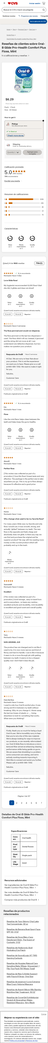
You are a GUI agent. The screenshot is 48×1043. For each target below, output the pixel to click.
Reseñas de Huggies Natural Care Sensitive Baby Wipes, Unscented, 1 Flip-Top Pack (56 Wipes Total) (23, 966)
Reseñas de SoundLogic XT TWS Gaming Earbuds (22, 956)
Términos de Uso (32, 1041)
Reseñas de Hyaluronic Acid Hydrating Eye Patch (19, 949)
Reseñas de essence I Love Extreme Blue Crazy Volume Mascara (23, 983)
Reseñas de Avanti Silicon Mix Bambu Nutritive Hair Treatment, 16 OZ (24, 990)
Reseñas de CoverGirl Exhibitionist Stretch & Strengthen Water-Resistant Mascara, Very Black (23, 1000)
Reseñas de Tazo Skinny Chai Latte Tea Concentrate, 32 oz (23, 922)
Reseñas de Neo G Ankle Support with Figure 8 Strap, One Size (22, 975)
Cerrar (43, 1014)
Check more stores (15, 135)
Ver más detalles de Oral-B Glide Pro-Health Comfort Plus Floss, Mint (21, 893)
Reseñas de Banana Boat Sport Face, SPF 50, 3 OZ (24, 930)
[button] (6, 803)
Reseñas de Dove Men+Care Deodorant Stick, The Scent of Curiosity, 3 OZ (20, 940)
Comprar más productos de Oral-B (20, 899)
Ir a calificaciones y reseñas (14, 55)
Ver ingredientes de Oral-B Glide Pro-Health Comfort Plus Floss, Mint (21, 886)
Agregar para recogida (32, 153)
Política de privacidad (17, 1041)
